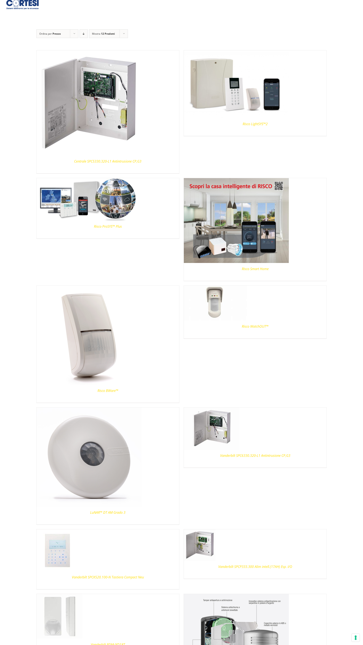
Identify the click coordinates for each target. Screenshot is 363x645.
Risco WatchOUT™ (255, 326)
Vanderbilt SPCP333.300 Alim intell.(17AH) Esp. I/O (255, 566)
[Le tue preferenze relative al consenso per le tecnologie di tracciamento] (356, 638)
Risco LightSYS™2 (255, 124)
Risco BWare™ (107, 390)
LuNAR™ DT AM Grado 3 (107, 512)
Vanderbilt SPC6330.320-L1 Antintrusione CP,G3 (255, 455)
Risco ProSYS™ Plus (108, 226)
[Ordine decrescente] (84, 33)
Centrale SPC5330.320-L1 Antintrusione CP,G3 (107, 161)
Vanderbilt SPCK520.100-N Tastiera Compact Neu (108, 577)
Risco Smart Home (255, 269)
